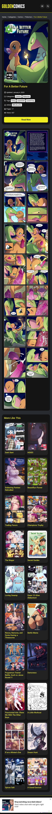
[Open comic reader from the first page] (26, 52)
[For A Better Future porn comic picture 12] (37, 300)
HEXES (30, 452)
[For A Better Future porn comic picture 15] (14, 362)
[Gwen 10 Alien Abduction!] (37, 579)
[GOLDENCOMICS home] (13, 6)
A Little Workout (34, 712)
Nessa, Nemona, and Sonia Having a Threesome (13, 635)
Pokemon (28, 17)
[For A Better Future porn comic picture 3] (14, 176)
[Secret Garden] (37, 544)
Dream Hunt (33, 752)
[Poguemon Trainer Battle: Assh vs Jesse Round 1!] (14, 656)
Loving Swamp (11, 595)
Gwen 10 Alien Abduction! (34, 596)
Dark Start (9, 452)
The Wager (9, 560)
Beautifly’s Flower (35, 487)
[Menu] (42, 6)
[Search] (48, 6)
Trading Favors (11, 525)
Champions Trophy (35, 525)
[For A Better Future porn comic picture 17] (14, 394)
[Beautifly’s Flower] (37, 471)
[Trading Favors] (14, 509)
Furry (13, 101)
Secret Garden (33, 560)
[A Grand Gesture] (37, 771)
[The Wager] (14, 544)
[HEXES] (37, 436)
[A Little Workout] (37, 696)
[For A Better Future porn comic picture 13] (14, 331)
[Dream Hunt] (37, 736)
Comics (20, 17)
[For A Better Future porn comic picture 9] (14, 269)
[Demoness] (37, 656)
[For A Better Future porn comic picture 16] (37, 362)
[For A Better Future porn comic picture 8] (37, 238)
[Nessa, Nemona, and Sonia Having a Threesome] (14, 617)
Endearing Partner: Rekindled (13, 488)
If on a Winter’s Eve (13, 752)
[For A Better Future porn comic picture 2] (37, 145)
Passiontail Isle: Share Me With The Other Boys (14, 714)
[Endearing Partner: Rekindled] (14, 471)
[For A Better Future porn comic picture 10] (37, 269)
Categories (12, 17)
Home (4, 17)
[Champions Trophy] (37, 509)
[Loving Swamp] (14, 579)
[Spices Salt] (14, 771)
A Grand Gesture (34, 787)
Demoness (32, 673)
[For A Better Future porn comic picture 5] (14, 207)
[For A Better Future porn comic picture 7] (14, 238)
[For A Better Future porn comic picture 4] (37, 176)
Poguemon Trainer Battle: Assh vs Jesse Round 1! (14, 675)
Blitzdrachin (17, 105)
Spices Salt (10, 787)
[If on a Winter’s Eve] (14, 736)
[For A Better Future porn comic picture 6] (37, 207)
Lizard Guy (30, 101)
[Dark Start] (14, 436)
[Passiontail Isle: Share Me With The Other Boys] (14, 696)
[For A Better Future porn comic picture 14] (37, 331)
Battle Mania (33, 633)
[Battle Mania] (37, 617)
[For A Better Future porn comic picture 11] (14, 300)
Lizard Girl (21, 101)
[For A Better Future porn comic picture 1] (14, 145)
